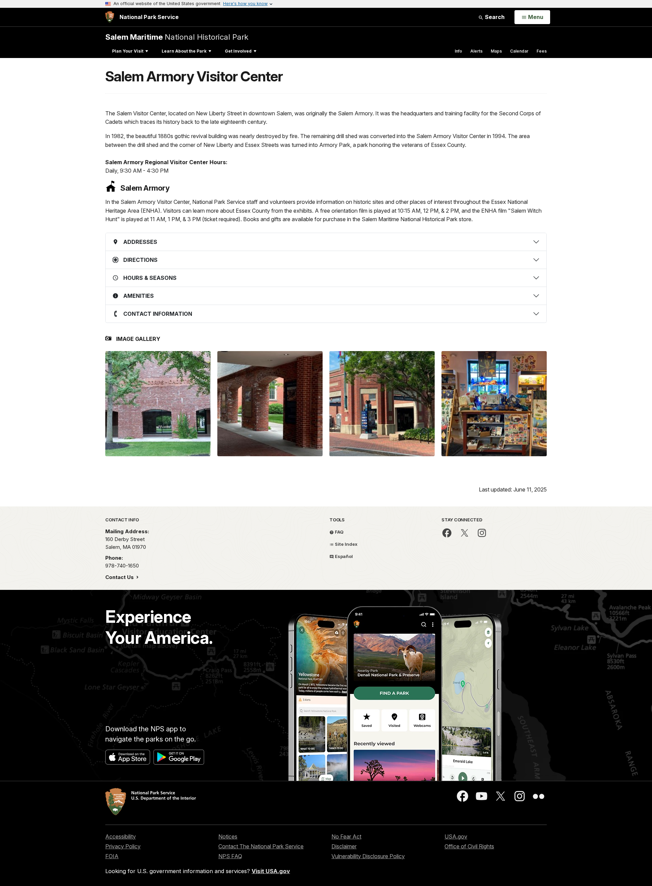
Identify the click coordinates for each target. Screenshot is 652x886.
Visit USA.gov (271, 871)
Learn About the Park (184, 51)
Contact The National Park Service (261, 846)
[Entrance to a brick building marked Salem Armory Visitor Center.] (382, 403)
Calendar (519, 51)
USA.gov (456, 836)
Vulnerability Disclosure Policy (368, 856)
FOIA (112, 856)
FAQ (339, 532)
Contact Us (120, 577)
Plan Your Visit (127, 51)
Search (494, 17)
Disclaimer (344, 846)
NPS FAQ (230, 856)
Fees (542, 51)
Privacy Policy (123, 846)
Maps (496, 51)
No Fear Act (346, 836)
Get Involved (238, 51)
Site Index (346, 544)
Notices (227, 836)
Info (458, 51)
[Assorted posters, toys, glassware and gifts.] (494, 403)
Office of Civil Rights (469, 846)
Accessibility (120, 836)
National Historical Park (176, 36)
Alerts (476, 51)
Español (343, 556)
